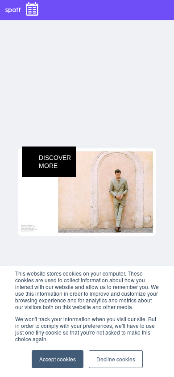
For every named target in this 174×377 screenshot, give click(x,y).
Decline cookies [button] (115, 359)
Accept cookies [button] (57, 359)
